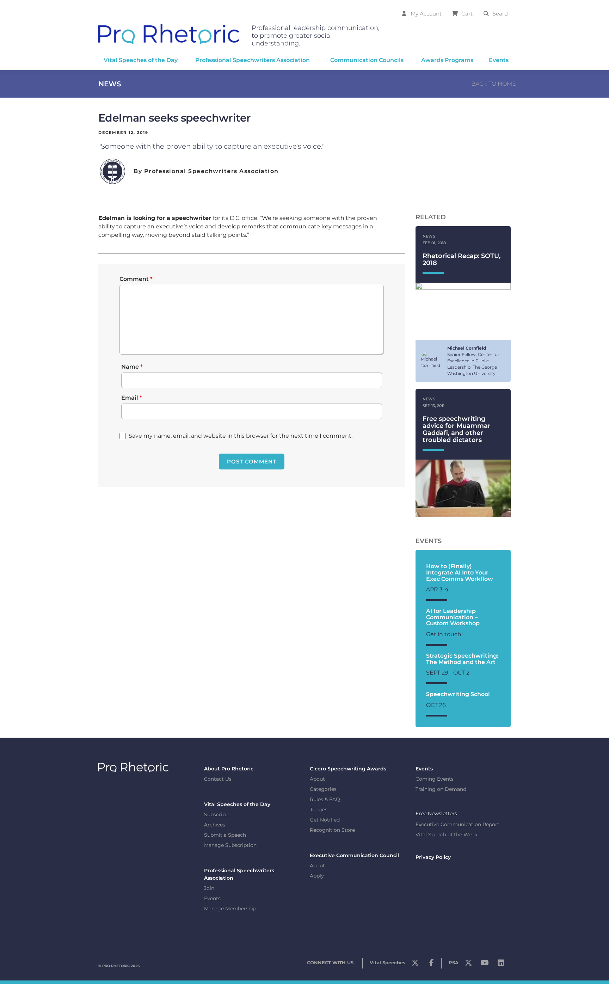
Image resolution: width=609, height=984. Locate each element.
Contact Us (218, 779)
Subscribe (216, 814)
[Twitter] (415, 964)
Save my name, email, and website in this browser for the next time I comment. (240, 435)
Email (131, 397)
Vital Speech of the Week (446, 834)
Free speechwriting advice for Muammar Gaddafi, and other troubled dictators (457, 429)
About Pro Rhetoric (228, 768)
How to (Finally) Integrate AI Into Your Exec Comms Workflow (459, 572)
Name (132, 366)
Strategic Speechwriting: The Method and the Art (462, 658)
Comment (136, 279)
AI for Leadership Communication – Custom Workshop (453, 617)
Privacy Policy (433, 857)
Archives (214, 825)
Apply (317, 876)
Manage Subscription (230, 845)
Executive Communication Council (354, 855)
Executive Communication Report (457, 824)
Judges (318, 809)
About (317, 779)
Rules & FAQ (325, 799)
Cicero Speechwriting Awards (348, 768)
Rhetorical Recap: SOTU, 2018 (461, 259)
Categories (323, 789)
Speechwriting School (458, 694)
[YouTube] (484, 964)
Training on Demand (441, 789)
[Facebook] (431, 964)
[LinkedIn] (501, 964)
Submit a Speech (225, 835)
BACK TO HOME (493, 83)
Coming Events (435, 779)
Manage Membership (230, 908)
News (109, 84)
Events (212, 898)
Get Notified (325, 820)
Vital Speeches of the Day (237, 804)
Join (209, 888)
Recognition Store (332, 830)
